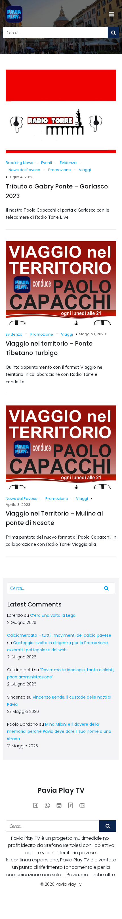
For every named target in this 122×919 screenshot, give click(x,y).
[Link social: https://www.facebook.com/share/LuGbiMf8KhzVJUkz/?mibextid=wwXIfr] (38, 805)
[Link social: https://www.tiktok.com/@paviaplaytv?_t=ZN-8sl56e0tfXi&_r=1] (73, 805)
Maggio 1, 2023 (92, 334)
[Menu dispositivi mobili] (111, 14)
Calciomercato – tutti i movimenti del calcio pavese (59, 635)
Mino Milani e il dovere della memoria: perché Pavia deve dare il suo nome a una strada (59, 731)
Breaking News (19, 162)
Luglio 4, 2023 (21, 177)
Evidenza (68, 162)
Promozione (59, 170)
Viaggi (85, 170)
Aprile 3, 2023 (18, 504)
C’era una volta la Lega (52, 615)
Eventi (46, 162)
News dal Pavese (24, 170)
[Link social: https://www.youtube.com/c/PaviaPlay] (84, 805)
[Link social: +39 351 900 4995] (49, 805)
